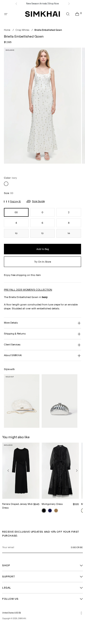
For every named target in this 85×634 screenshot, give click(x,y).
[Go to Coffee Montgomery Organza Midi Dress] (56, 510)
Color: (10, 177)
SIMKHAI (22, 618)
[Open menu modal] (5, 14)
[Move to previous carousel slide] (8, 471)
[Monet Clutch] (59, 401)
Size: (8, 193)
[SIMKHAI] (42, 14)
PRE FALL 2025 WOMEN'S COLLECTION (28, 289)
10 (16, 233)
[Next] (69, 3)
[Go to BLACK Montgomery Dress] (44, 510)
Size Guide (38, 201)
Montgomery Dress (52, 504)
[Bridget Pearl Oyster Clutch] (21, 401)
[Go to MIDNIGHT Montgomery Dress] (50, 510)
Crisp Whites (22, 30)
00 (16, 212)
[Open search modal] (67, 14)
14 (69, 233)
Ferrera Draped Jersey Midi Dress (17, 505)
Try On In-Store (42, 261)
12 (42, 233)
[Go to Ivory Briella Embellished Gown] (6, 184)
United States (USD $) (11, 613)
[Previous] (16, 3)
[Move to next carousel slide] (77, 471)
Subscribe (77, 547)
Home (7, 30)
